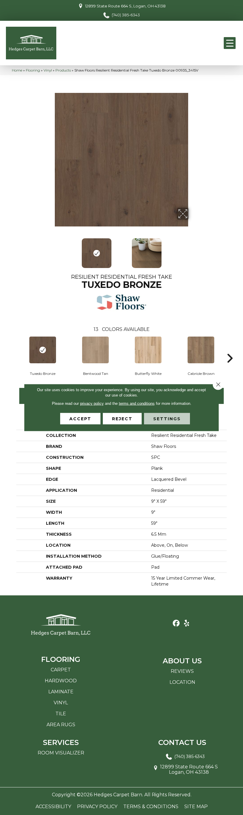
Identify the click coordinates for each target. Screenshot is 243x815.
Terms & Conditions (150, 806)
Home (17, 70)
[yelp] (186, 623)
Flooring (33, 70)
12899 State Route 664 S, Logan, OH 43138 (125, 6)
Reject (122, 418)
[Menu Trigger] (230, 43)
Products (63, 70)
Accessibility (53, 806)
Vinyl (48, 70)
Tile (60, 713)
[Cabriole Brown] (201, 350)
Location (182, 682)
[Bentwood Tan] (95, 350)
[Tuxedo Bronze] (42, 350)
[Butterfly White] (148, 350)
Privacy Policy (97, 806)
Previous (50, 250)
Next (193, 250)
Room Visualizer (61, 753)
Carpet (61, 670)
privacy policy (92, 403)
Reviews (182, 671)
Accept (80, 418)
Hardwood (61, 681)
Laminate (60, 692)
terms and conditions (137, 403)
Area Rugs (61, 724)
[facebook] (176, 623)
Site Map (196, 806)
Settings (167, 418)
